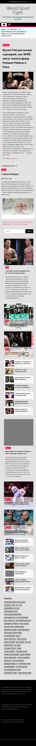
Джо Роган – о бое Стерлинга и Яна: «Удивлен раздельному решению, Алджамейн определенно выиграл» (22, 370)
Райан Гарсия (8, 645)
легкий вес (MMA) (24, 663)
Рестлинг (6, 45)
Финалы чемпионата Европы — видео (21, 556)
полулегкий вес (21, 666)
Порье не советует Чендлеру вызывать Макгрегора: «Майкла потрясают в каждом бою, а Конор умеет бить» (22, 410)
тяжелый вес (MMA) (24, 673)
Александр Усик (9, 617)
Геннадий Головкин (11, 623)
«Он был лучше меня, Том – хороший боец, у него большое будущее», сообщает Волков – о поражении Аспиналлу (17, 353)
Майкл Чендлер (9, 642)
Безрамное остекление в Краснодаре (15, 224)
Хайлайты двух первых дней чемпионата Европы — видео (22, 565)
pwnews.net (13, 158)
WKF (20, 605)
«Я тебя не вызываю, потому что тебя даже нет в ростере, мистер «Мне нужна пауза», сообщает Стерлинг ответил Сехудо (22, 386)
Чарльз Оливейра (23, 657)
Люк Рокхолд (22, 639)
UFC (7, 267)
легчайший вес (9, 666)
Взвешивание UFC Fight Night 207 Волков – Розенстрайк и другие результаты (22, 378)
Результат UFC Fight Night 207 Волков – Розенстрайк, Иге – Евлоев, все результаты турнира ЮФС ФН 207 (18, 325)
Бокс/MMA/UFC (9, 620)
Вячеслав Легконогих (23, 620)
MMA (13, 605)
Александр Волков (10, 611)
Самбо (4, 170)
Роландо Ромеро (10, 648)
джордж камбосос (11, 663)
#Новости (7, 605)
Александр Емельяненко (12, 614)
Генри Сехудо (24, 623)
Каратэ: (18, 636)
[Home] (4, 24)
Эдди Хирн (8, 660)
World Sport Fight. (18, 10)
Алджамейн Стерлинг (12, 608)
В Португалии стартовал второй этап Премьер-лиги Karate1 (23, 588)
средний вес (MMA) (10, 673)
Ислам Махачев (9, 636)
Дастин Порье (9, 626)
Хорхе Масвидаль (10, 657)
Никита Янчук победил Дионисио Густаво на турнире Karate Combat (16, 531)
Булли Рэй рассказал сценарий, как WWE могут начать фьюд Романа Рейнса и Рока (17, 58)
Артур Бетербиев (22, 617)
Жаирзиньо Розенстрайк (13, 633)
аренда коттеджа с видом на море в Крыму (17, 222)
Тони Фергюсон (21, 651)
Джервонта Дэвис (10, 629)
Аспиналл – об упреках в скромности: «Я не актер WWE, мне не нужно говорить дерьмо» (23, 363)
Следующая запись (8, 166)
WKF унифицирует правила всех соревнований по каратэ (23, 573)
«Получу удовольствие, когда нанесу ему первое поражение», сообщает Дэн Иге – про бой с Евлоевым (23, 394)
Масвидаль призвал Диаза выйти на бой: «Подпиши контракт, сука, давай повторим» (22, 402)
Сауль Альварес (9, 651)
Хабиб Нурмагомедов (11, 654)
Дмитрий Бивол (23, 629)
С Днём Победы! (10, 174)
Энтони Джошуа (18, 660)
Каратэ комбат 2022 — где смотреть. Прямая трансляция (22, 549)
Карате (8, 448)
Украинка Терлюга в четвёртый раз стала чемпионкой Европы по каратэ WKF (17, 503)
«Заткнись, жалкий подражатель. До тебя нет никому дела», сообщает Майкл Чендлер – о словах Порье (17, 272)
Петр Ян (28, 642)
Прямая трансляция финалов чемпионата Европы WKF (22, 541)
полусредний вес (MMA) (12, 670)
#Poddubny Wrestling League (14, 602)
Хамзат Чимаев (25, 654)
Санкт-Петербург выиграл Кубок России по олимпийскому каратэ (23, 581)
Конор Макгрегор (10, 639)
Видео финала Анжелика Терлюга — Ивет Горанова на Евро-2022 (18, 452)
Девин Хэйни (19, 626)
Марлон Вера (20, 642)
